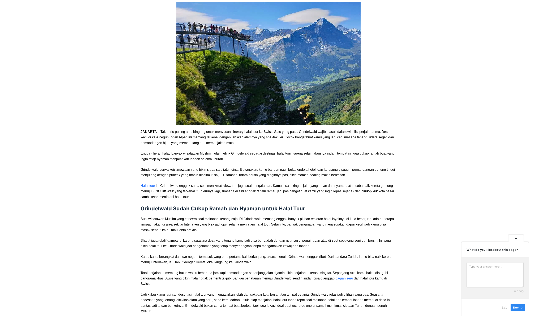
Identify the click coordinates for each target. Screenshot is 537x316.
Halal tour (148, 186)
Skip (504, 307)
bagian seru (344, 278)
